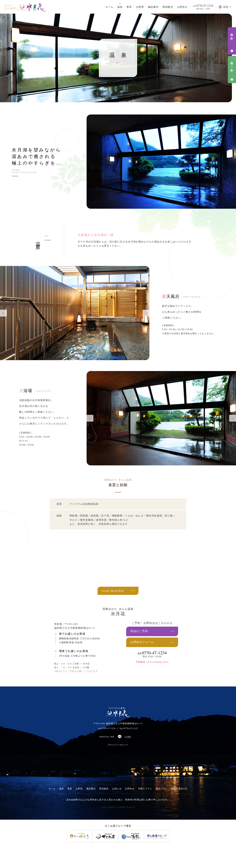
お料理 (140, 6)
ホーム (109, 6)
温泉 (120, 6)
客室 (129, 6)
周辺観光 (168, 6)
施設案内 (153, 6)
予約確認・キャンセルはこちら (152, 661)
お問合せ (182, 6)
